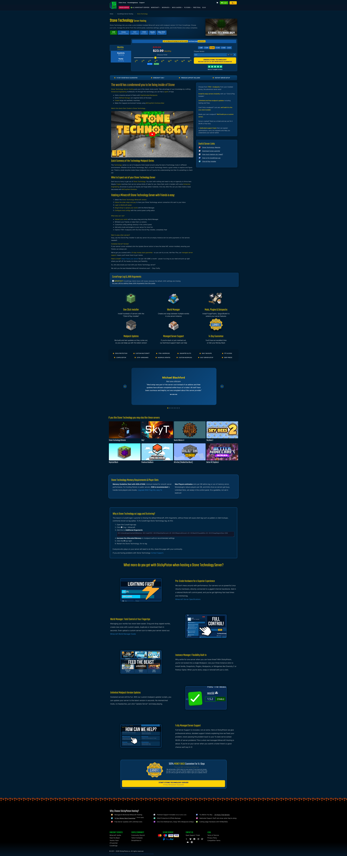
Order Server (124, 7)
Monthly (120, 48)
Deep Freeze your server (129, 259)
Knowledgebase (133, 2)
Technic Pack (114, 840)
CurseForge (113, 846)
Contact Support (157, 553)
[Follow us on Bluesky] (191, 839)
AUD (223, 47)
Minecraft (155, 7)
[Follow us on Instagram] (199, 839)
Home (111, 14)
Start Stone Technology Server (173, 784)
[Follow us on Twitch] (202, 839)
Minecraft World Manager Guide (123, 634)
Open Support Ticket (193, 835)
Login (225, 3)
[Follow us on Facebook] (195, 839)
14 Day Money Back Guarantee (124, 818)
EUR (206, 47)
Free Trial (197, 7)
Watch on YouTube (152, 134)
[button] (233, 2)
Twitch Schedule (137, 838)
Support (142, 2)
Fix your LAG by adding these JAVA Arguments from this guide (133, 283)
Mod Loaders (177, 7)
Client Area (122, 2)
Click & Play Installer (209, 161)
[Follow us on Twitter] (187, 839)
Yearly (121, 59)
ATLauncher (114, 843)
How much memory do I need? (212, 154)
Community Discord (138, 835)
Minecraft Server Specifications (188, 599)
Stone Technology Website (211, 147)
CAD (218, 47)
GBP (201, 47)
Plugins (187, 7)
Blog (204, 7)
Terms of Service (213, 835)
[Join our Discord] (192, 842)
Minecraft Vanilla (115, 835)
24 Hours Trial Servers (222, 815)
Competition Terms (213, 840)
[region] (173, 386)
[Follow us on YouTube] (188, 842)
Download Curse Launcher (211, 151)
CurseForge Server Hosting (125, 14)
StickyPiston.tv (136, 840)
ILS (229, 47)
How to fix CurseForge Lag (211, 158)
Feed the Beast (115, 838)
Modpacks (165, 7)
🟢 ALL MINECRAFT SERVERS (140, 7)
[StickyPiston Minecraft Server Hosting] (113, 5)
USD (212, 47)
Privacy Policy (212, 838)
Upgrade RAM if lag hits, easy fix (150, 490)
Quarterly (121, 54)
